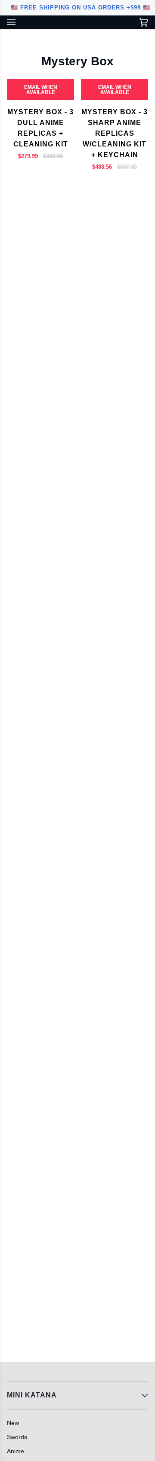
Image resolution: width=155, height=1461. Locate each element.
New (13, 1423)
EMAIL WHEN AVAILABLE (40, 89)
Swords (17, 1437)
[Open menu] (20, 22)
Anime (15, 1451)
